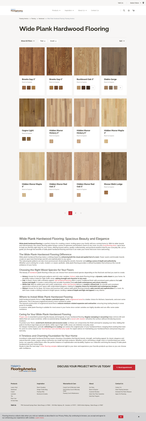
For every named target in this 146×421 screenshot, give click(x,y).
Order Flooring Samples (121, 389)
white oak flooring (69, 284)
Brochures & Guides (42, 394)
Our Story (91, 387)
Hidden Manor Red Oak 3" (58, 185)
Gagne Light (28, 130)
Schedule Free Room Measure (123, 391)
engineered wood (76, 299)
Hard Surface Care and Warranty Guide (56, 329)
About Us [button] (81, 10)
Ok (121, 416)
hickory (72, 276)
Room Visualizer (41, 387)
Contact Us (95, 10)
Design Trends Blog (42, 389)
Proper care (23, 317)
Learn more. (39, 418)
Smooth (52, 41)
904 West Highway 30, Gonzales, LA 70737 (64, 405)
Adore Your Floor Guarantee (96, 394)
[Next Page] (81, 213)
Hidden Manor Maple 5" (32, 185)
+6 (120, 87)
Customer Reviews (94, 391)
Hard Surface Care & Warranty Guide (71, 390)
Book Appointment (125, 367)
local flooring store (110, 245)
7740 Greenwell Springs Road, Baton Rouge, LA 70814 (35, 405)
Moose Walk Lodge (113, 184)
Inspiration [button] (68, 10)
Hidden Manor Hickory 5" (83, 131)
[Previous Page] (65, 213)
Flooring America (23, 18)
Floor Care (13, 398)
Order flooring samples (48, 346)
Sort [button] (120, 41)
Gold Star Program (94, 396)
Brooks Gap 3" (28, 79)
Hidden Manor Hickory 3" (56, 131)
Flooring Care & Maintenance (71, 393)
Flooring (33, 18)
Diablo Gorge (110, 79)
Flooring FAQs (40, 391)
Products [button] (55, 10)
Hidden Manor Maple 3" (114, 131)
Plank (41, 41)
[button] (135, 3)
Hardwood (41, 18)
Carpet (13, 391)
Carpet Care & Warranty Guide (71, 387)
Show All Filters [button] (26, 41)
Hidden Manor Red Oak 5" (85, 185)
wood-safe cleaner (78, 319)
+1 (92, 87)
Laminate (13, 394)
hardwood (33, 272)
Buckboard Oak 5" (85, 79)
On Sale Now (14, 400)
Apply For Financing (120, 394)
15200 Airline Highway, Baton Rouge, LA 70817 (90, 405)
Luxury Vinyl (14, 387)
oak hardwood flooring (63, 280)
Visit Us (120, 3)
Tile (12, 396)
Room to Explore (93, 389)
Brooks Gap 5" (56, 79)
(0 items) (133, 10)
